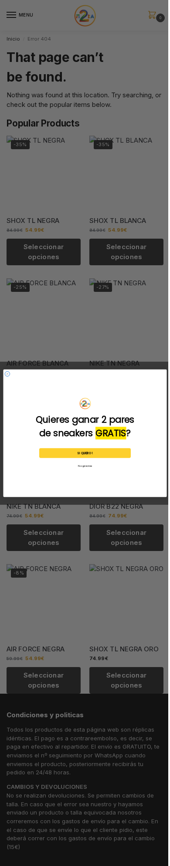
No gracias (85, 466)
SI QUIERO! (85, 453)
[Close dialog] (7, 373)
